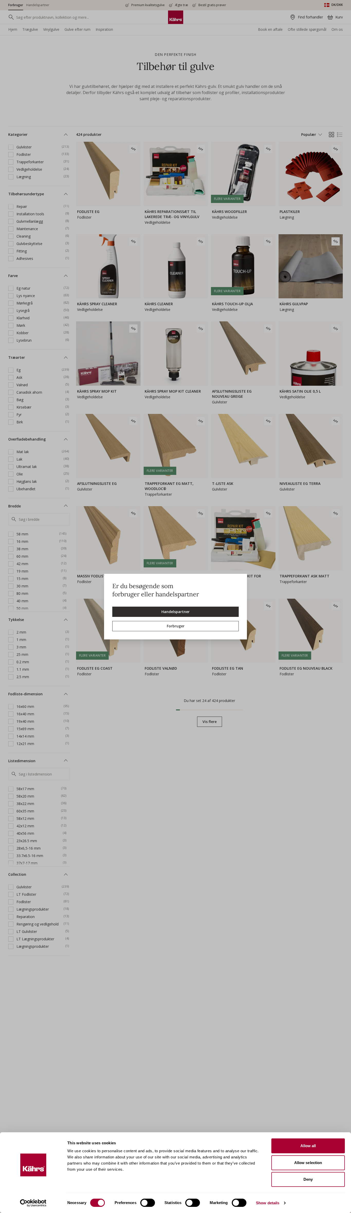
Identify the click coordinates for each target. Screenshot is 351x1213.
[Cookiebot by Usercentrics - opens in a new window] (33, 1203)
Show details (267, 1203)
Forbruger (175, 626)
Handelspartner (175, 611)
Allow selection (308, 1162)
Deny (308, 1179)
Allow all (308, 1146)
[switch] (147, 1203)
